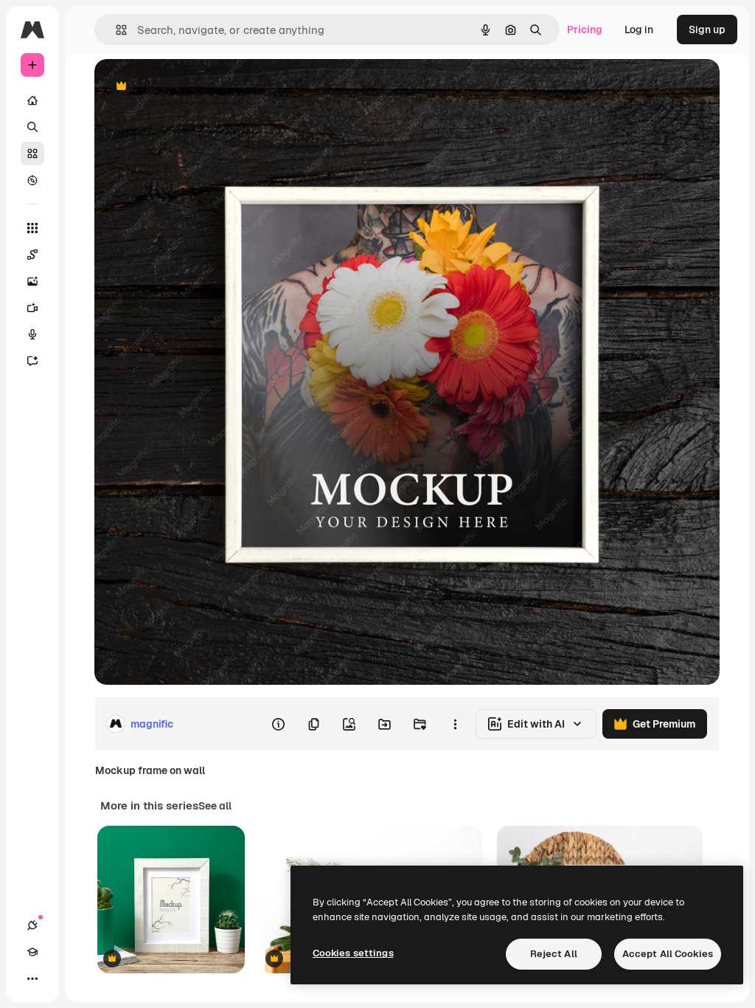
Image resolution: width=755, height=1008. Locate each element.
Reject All (553, 953)
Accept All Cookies (667, 953)
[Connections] (32, 925)
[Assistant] (32, 361)
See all (215, 805)
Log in (638, 29)
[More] (32, 978)
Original (188, 87)
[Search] (32, 127)
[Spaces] (32, 254)
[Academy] (32, 952)
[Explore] (32, 180)
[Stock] (32, 153)
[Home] (32, 100)
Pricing (584, 29)
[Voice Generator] (32, 334)
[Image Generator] (32, 281)
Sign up (707, 29)
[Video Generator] (32, 308)
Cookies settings (353, 953)
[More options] (455, 724)
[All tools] (32, 228)
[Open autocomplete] (115, 29)
